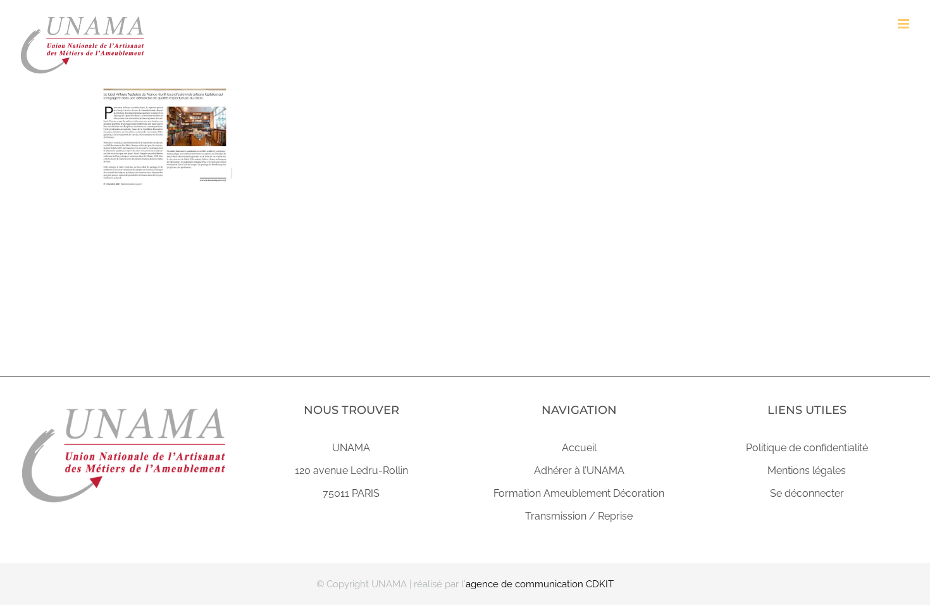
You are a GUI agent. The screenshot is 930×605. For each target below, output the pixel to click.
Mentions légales (806, 471)
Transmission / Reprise (579, 516)
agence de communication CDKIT (540, 584)
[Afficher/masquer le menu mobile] (904, 23)
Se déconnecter (807, 493)
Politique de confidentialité (807, 448)
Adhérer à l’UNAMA (579, 471)
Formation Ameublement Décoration (578, 493)
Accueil (579, 448)
